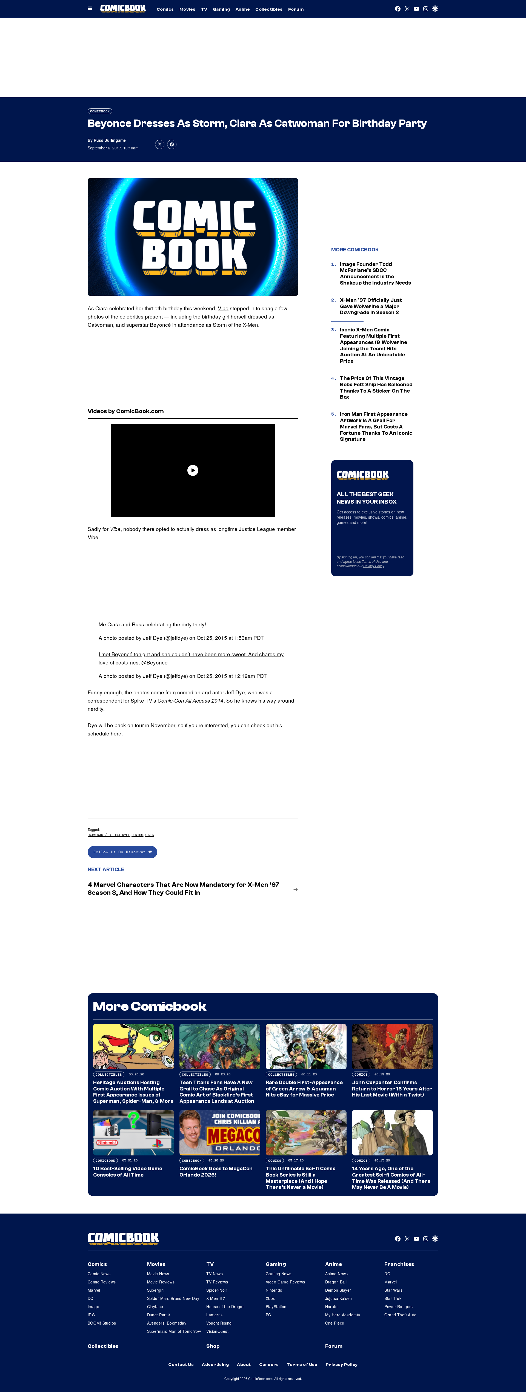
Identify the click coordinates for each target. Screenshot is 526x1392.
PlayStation (276, 1306)
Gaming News (278, 1273)
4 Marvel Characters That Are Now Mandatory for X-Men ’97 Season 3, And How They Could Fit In (183, 888)
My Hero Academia (342, 1314)
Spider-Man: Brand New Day (173, 1298)
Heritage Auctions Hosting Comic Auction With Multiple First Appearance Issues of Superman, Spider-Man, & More (133, 1091)
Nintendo (274, 1290)
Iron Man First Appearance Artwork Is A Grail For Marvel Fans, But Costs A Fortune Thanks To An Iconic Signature (376, 426)
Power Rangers (398, 1306)
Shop (212, 1346)
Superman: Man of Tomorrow (174, 1331)
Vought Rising (218, 1323)
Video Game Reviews (285, 1282)
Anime (243, 9)
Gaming (221, 9)
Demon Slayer (338, 1290)
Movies (187, 9)
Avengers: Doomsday (167, 1323)
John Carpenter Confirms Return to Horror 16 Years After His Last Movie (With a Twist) (392, 1088)
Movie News (158, 1273)
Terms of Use (371, 561)
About (244, 1364)
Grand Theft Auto (400, 1314)
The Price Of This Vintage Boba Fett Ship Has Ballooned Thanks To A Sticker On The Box (376, 387)
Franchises (399, 1264)
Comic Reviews (102, 1282)
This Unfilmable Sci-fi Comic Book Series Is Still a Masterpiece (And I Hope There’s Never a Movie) (301, 1178)
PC (268, 1314)
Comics (165, 9)
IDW (91, 1314)
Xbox (270, 1298)
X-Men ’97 (215, 1298)
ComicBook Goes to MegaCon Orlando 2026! (216, 1172)
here (116, 733)
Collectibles (269, 9)
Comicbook (100, 111)
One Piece (334, 1323)
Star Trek (392, 1298)
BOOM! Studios (102, 1323)
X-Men (149, 835)
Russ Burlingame (110, 140)
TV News (214, 1273)
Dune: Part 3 (158, 1314)
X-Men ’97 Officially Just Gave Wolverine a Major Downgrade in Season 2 (371, 306)
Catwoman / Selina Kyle (109, 835)
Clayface (155, 1306)
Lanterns (214, 1314)
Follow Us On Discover (120, 852)
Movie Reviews (161, 1282)
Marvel (94, 1290)
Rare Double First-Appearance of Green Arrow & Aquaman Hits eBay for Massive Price (304, 1088)
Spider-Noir (216, 1290)
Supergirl (155, 1290)
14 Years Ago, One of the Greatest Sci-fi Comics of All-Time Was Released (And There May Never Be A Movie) (391, 1178)
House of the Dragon (225, 1306)
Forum (296, 9)
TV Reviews (217, 1282)
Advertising (215, 1364)
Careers (269, 1364)
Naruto (331, 1306)
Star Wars (393, 1290)
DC (90, 1298)
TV (204, 9)
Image (93, 1306)
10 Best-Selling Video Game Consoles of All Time (127, 1172)
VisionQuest (217, 1331)
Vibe (223, 308)
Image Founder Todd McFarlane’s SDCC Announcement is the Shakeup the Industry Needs (375, 273)
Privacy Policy (373, 565)
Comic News (99, 1273)
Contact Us (181, 1364)
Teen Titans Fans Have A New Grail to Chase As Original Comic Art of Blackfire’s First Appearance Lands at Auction (216, 1091)
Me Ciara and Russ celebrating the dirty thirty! (152, 624)
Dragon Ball (336, 1282)
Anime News (336, 1273)
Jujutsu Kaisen (338, 1298)
